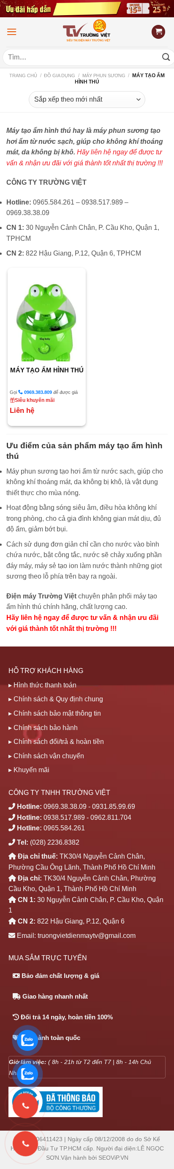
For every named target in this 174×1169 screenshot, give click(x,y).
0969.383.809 (37, 392)
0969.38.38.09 (65, 806)
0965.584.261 (64, 828)
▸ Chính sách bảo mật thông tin (54, 713)
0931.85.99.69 (113, 806)
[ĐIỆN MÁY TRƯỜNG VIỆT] (87, 32)
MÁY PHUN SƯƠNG (103, 75)
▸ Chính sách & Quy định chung (55, 699)
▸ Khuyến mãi (28, 769)
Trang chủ (23, 75)
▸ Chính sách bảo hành (43, 727)
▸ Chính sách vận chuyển (46, 756)
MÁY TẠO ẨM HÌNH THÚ (47, 370)
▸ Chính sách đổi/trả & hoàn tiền (56, 741)
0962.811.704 (110, 817)
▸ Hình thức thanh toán (42, 685)
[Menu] (11, 32)
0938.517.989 (64, 817)
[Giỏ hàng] (158, 32)
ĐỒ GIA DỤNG (59, 75)
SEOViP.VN (113, 1158)
